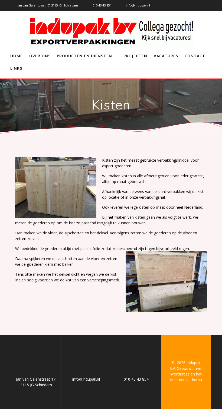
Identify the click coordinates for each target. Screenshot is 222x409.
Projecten (135, 55)
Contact (195, 55)
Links (16, 68)
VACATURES (166, 55)
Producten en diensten (84, 55)
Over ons (40, 55)
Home (16, 55)
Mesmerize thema (186, 379)
